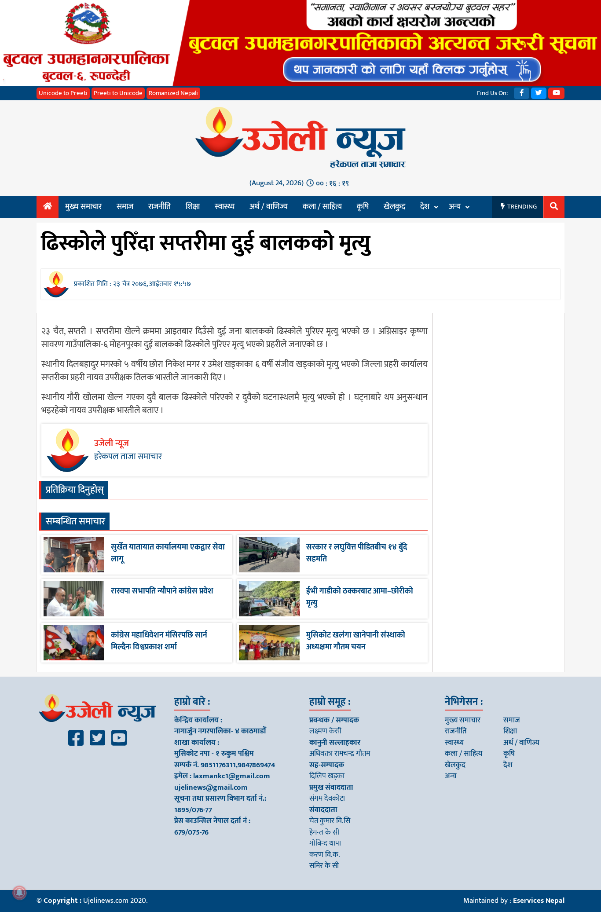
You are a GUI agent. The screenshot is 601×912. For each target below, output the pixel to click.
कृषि (363, 206)
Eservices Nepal (538, 900)
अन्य (455, 206)
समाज (125, 206)
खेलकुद (394, 206)
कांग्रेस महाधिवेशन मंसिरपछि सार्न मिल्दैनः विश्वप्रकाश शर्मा (159, 641)
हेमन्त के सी (324, 832)
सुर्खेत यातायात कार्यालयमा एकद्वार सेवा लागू (168, 553)
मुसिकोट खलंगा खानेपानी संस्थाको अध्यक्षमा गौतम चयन (355, 641)
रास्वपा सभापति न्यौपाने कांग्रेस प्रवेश (162, 591)
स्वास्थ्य (225, 206)
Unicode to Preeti (63, 93)
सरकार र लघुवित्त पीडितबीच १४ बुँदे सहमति (356, 553)
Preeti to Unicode (118, 93)
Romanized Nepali (173, 93)
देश (424, 206)
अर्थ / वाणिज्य (268, 206)
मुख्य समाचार (83, 206)
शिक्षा (193, 206)
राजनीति (159, 206)
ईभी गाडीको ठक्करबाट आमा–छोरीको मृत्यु (359, 597)
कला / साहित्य (322, 206)
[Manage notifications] (19, 893)
